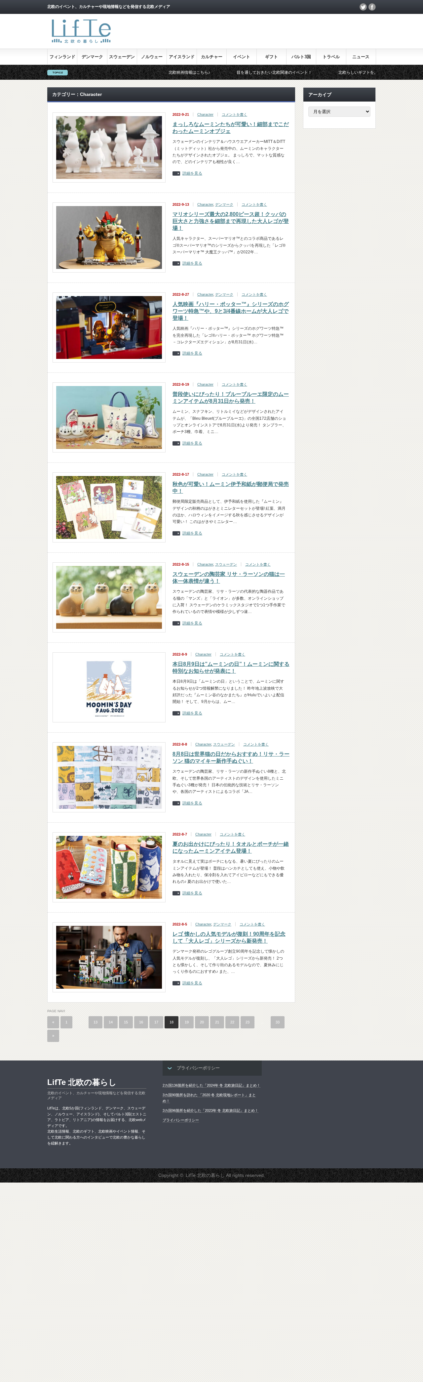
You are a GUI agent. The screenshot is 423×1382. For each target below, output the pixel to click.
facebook (372, 7)
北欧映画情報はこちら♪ (148, 72)
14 (111, 1022)
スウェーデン (122, 56)
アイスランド (182, 56)
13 (95, 1022)
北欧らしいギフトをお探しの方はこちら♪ (333, 72)
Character (205, 114)
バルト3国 (301, 56)
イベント (241, 56)
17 (156, 1022)
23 (248, 1022)
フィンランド (62, 56)
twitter (363, 7)
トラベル (331, 56)
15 (126, 1022)
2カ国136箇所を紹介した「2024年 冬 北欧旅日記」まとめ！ (211, 1085)
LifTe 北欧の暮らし (82, 1082)
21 (217, 1022)
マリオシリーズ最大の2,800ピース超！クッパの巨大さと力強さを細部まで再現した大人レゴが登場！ (231, 221)
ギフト (271, 56)
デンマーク (92, 56)
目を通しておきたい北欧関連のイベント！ (232, 72)
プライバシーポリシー (181, 1120)
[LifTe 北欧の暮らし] (81, 44)
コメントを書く (234, 114)
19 (187, 1022)
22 (232, 1022)
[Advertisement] (198, 1282)
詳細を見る (192, 173)
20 (202, 1022)
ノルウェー (152, 56)
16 (141, 1022)
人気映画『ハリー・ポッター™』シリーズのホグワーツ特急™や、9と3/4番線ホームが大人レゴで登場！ (231, 311)
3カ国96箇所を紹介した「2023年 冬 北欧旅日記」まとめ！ (210, 1110)
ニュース (360, 56)
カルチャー (211, 56)
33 (278, 1022)
